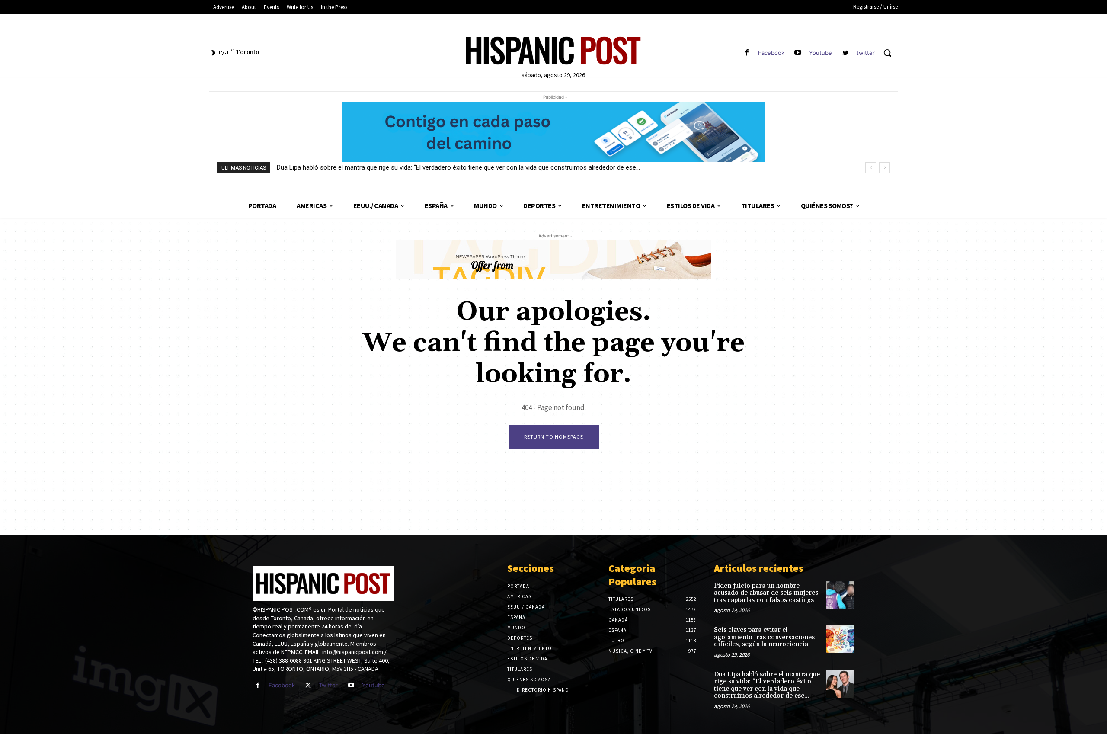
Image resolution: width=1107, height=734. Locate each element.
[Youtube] (798, 53)
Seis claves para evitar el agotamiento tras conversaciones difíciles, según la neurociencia (764, 637)
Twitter (328, 685)
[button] (887, 52)
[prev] (870, 167)
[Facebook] (746, 53)
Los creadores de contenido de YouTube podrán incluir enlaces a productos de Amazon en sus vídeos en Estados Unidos (450, 167)
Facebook (771, 52)
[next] (884, 167)
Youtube (820, 52)
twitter (866, 52)
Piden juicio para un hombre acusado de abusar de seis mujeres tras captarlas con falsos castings (766, 593)
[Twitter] (308, 685)
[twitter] (845, 53)
